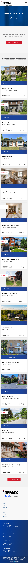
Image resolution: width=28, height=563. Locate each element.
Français (5, 516)
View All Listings (14, 479)
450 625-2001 (8, 528)
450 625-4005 (8, 544)
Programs (5, 507)
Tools (4, 505)
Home (9, 42)
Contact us (17, 42)
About (4, 503)
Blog (4, 512)
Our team (5, 501)
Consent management (18, 559)
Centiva (16, 561)
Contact (5, 514)
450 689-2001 (8, 536)
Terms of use (10, 559)
